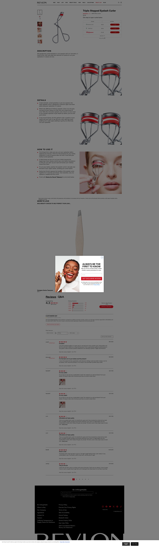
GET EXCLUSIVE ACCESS (91, 278)
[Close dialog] (102, 257)
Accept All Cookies (126, 544)
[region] (79, 544)
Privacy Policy (96, 284)
